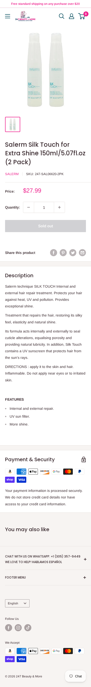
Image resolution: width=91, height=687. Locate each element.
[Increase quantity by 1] (59, 207)
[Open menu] (7, 16)
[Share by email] (82, 252)
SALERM (12, 174)
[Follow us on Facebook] (8, 627)
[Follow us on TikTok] (27, 627)
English (13, 603)
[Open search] (61, 16)
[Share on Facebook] (53, 252)
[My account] (71, 16)
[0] (82, 16)
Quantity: (12, 207)
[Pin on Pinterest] (63, 252)
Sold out (45, 226)
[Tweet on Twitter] (72, 252)
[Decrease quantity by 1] (28, 207)
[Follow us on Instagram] (18, 627)
